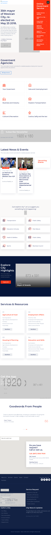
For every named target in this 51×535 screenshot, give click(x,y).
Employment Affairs (36, 315)
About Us (4, 477)
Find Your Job (32, 317)
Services (10, 477)
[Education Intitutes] (3, 229)
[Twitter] (44, 480)
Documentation (5, 515)
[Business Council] (29, 246)
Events (16, 477)
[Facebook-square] (42, 480)
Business (19, 283)
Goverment (25, 283)
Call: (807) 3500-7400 (37, 453)
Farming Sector (6, 317)
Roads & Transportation (37, 103)
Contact (26, 477)
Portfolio (3, 480)
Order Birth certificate (40, 22)
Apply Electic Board (40, 44)
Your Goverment (9, 89)
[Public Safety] (29, 220)
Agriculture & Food (9, 315)
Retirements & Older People (36, 323)
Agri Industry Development (10, 319)
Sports (9, 246)
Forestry (4, 321)
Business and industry (11, 103)
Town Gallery (5, 520)
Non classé (6, 170)
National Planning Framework (40, 27)
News (20, 477)
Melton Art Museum (25, 285)
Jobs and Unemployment (37, 89)
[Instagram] (47, 480)
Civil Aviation (31, 343)
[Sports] (3, 246)
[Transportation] (3, 220)
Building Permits (31, 499)
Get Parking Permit (40, 36)
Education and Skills (36, 340)
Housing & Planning (10, 340)
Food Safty (5, 325)
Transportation (11, 220)
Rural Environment (7, 323)
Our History (4, 513)
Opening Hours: (6, 497)
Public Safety (37, 220)
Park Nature (36, 229)
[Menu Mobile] (48, 2)
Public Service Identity (41, 13)
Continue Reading (6, 181)
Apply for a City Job (41, 17)
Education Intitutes (13, 229)
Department (4, 522)
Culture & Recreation (10, 116)
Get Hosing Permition (40, 40)
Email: (8, 502)
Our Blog (3, 511)
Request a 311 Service (32, 494)
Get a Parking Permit (32, 497)
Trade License (31, 503)
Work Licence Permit (34, 325)
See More (7, 329)
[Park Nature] (29, 229)
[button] (23, 429)
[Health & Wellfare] (3, 237)
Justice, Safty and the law (37, 116)
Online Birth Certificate (33, 501)
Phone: (7, 500)
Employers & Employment (35, 319)
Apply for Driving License (41, 32)
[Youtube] (49, 480)
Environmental (5, 517)
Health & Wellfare (12, 237)
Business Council (38, 246)
